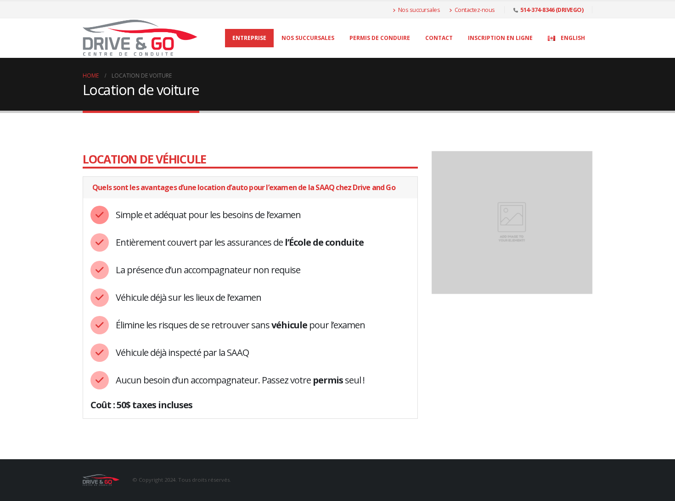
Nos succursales (419, 10)
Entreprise (249, 38)
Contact (439, 38)
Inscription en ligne (500, 38)
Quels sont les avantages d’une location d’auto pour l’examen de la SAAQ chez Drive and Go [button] (243, 187)
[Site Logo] (140, 38)
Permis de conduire (379, 38)
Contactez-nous (475, 10)
